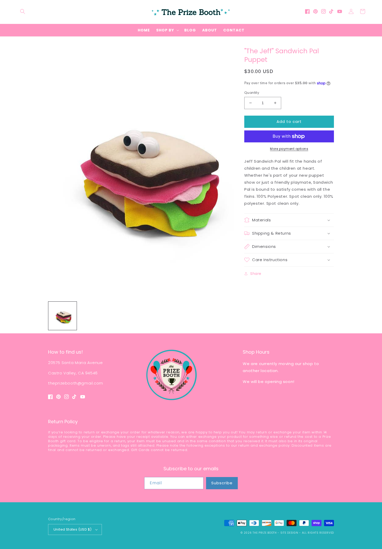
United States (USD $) (72, 529)
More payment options (289, 149)
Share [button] (255, 273)
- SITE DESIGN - (290, 533)
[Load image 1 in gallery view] (62, 315)
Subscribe (222, 483)
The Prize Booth (265, 533)
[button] (22, 11)
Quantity (251, 92)
